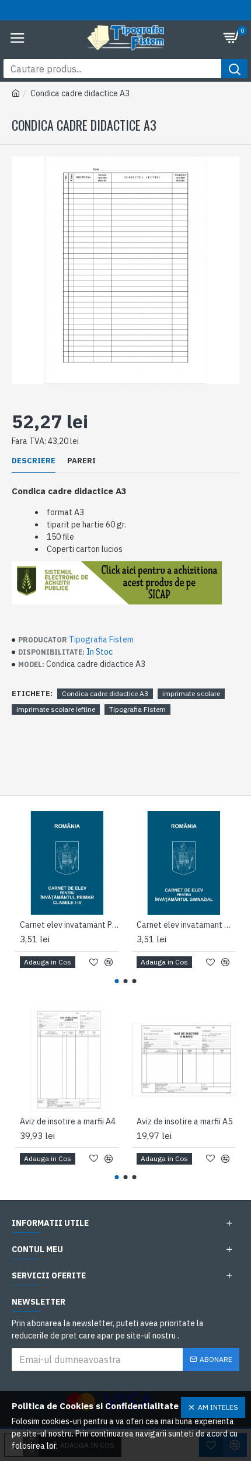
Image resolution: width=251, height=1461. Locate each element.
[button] (117, 981)
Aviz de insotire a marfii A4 (68, 1121)
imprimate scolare (191, 693)
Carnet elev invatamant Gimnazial (186, 925)
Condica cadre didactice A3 (105, 693)
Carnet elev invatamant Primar (69, 925)
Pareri (81, 461)
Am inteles (218, 1407)
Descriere (33, 461)
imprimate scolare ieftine (55, 709)
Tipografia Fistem (101, 639)
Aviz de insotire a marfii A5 (184, 1121)
